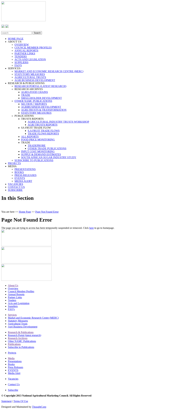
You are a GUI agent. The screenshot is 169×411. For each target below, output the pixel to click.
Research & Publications (21, 332)
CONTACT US (16, 187)
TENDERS (21, 56)
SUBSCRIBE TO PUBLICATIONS (34, 160)
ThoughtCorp (39, 406)
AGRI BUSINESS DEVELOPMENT (35, 80)
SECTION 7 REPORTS (34, 104)
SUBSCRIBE (15, 190)
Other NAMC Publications (22, 341)
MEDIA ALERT (23, 181)
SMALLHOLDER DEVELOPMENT (41, 98)
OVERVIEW (22, 44)
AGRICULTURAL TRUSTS (30, 77)
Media (11, 358)
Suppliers (13, 306)
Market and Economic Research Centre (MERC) (33, 317)
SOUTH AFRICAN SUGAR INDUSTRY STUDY (48, 157)
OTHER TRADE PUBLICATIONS (47, 148)
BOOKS (19, 172)
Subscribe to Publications (21, 347)
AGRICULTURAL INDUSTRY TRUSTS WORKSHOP (58, 121)
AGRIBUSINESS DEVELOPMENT (41, 107)
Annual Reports (16, 294)
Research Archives (17, 338)
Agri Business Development (22, 326)
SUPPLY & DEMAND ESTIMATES (41, 154)
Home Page (25, 211)
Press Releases (15, 367)
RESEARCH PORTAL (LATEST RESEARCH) (40, 86)
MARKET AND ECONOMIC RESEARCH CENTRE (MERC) (49, 71)
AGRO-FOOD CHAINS (34, 92)
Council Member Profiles (21, 291)
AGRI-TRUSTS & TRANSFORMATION (44, 109)
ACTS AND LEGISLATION (30, 59)
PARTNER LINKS (25, 53)
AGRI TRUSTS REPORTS (42, 124)
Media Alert (14, 373)
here (91, 228)
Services (12, 314)
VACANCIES (15, 184)
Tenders (12, 300)
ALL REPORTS (30, 136)
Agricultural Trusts (17, 323)
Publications (14, 344)
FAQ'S (18, 65)
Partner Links (15, 297)
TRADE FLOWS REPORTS (43, 133)
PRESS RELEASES (25, 175)
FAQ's (11, 309)
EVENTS (20, 178)
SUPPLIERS (21, 62)
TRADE (25, 95)
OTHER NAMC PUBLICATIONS (33, 101)
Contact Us (14, 384)
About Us (13, 285)
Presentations (15, 361)
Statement (6, 401)
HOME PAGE (15, 38)
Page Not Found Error (47, 211)
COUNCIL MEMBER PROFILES (33, 47)
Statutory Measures (18, 320)
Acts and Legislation (18, 303)
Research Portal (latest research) (24, 335)
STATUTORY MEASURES (30, 74)
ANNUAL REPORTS (26, 50)
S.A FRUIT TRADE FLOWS (44, 130)
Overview (13, 288)
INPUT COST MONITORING (38, 151)
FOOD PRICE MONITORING (38, 139)
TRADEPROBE (37, 145)
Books (11, 364)
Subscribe (13, 390)
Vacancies (13, 378)
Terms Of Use (20, 401)
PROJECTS (14, 163)
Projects (12, 352)
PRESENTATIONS (25, 169)
